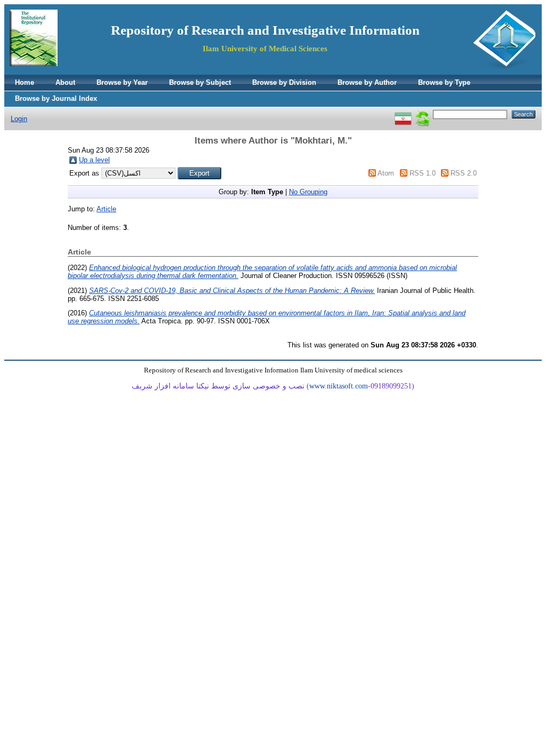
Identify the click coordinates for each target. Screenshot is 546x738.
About (65, 82)
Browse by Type (444, 82)
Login (19, 119)
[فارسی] (403, 114)
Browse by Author (367, 82)
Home (24, 82)
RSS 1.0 (423, 173)
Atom (386, 173)
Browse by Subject (200, 82)
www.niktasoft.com (338, 386)
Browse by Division (284, 82)
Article (106, 209)
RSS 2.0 (464, 173)
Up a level (94, 160)
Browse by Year (122, 82)
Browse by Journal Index (56, 98)
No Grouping (308, 192)
